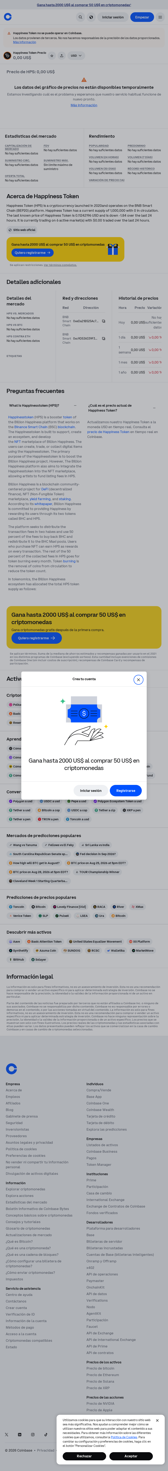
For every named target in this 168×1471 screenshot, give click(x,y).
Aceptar (131, 1456)
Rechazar (84, 1456)
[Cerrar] (157, 1420)
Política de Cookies (124, 1437)
